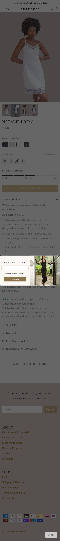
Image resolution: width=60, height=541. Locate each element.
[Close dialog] (58, 257)
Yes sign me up (15, 279)
